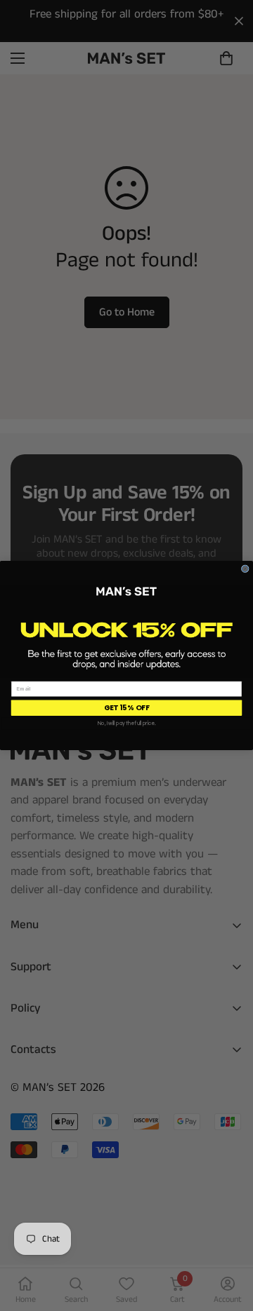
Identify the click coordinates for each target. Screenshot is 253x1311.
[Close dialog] (245, 569)
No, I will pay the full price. (126, 723)
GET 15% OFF (126, 707)
